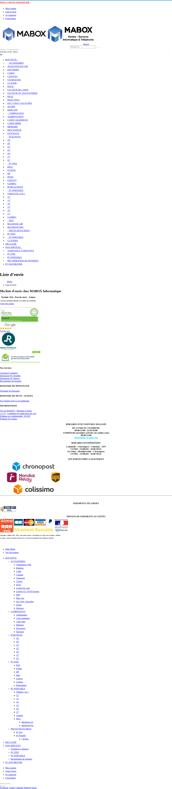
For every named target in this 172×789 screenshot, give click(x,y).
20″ (8, 143)
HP (8, 173)
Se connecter (10, 15)
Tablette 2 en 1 (16, 194)
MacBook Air (15, 224)
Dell (10, 167)
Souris (11, 106)
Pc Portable (16, 237)
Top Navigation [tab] (12, 552)
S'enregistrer (10, 18)
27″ (8, 157)
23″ (8, 150)
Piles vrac (13, 100)
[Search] (99, 47)
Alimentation (15, 117)
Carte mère (14, 123)
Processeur (14, 130)
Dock (10, 86)
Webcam (12, 110)
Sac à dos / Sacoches (19, 103)
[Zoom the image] (86, 357)
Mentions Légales (24, 411)
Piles (10, 96)
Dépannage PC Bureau (10, 378)
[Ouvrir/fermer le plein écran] (6, 783)
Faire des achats (7, 303)
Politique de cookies (8, 419)
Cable (11, 73)
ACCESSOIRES (16, 63)
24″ (8, 153)
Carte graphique (17, 120)
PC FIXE (13, 163)
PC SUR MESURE (13, 264)
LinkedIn (19, 788)
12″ (8, 197)
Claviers (12, 241)
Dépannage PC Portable (10, 376)
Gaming (11, 184)
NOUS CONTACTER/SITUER (14, 2)
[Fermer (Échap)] (1, 783)
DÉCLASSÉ (11, 244)
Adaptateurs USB (17, 66)
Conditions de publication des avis (21, 413)
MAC (11, 220)
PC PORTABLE (16, 190)
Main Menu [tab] (10, 549)
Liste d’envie (10, 12)
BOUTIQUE (11, 60)
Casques (12, 76)
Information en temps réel (86, 438)
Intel (10, 177)
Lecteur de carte (17, 90)
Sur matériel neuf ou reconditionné (14, 401)
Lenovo (12, 180)
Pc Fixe (11, 234)
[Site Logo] (47, 42)
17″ (8, 214)
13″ (8, 200)
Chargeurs (14, 80)
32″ (8, 160)
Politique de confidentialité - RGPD (15, 416)
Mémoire (12, 127)
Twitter (12, 788)
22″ (8, 147)
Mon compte (10, 8)
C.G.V (3, 413)
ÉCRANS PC (15, 137)
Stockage (13, 133)
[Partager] (4, 783)
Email (34, 788)
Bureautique (15, 187)
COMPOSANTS (16, 113)
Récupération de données (22, 261)
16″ (8, 210)
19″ (8, 140)
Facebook (4, 788)
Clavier (12, 83)
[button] (1, 23)
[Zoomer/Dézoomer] (9, 783)
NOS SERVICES (13, 247)
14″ (8, 204)
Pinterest (27, 788)
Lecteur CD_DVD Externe (22, 93)
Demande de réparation (10, 391)
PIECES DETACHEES (19, 230)
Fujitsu (11, 170)
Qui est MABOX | (8, 411)
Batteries (13, 70)
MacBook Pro (15, 227)
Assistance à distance (20, 251)
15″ (8, 207)
